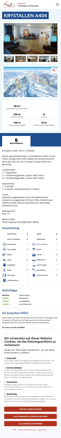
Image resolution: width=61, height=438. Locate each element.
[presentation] (7, 39)
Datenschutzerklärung (27, 429)
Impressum (42, 429)
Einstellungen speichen (30, 409)
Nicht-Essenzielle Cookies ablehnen (31, 416)
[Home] (9, 4)
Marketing (12, 394)
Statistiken (12, 382)
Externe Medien (14, 367)
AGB (14, 429)
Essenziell (11, 358)
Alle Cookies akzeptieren (31, 423)
